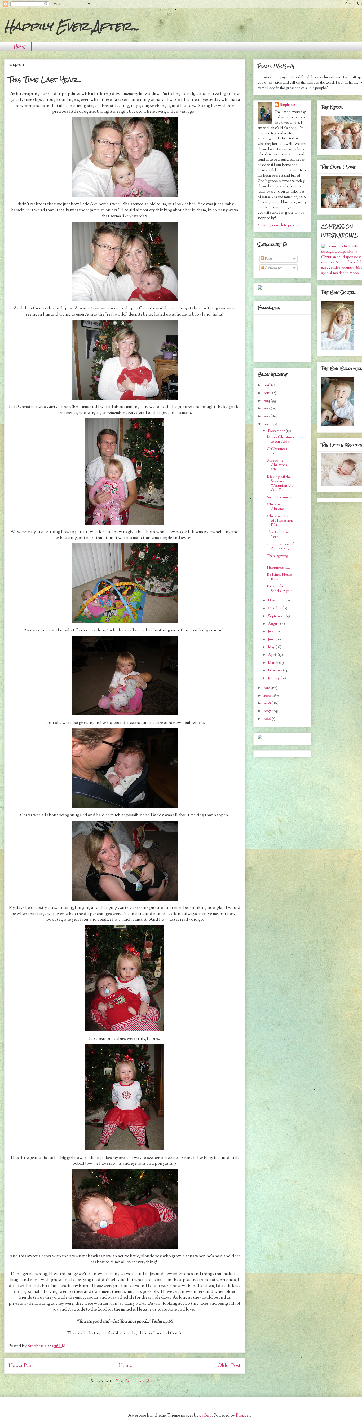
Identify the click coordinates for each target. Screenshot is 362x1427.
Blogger (243, 1416)
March (273, 663)
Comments (273, 268)
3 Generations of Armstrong (280, 547)
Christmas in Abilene (277, 507)
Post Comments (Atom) (137, 1381)
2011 (266, 424)
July (271, 631)
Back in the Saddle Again (280, 589)
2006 (267, 719)
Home (20, 46)
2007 (267, 711)
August (274, 624)
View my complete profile (278, 225)
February (275, 670)
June (272, 639)
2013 (267, 408)
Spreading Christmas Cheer (277, 465)
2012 (267, 416)
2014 (267, 401)
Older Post (229, 1365)
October (275, 608)
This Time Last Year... (278, 535)
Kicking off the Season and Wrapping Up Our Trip (280, 483)
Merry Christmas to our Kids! (280, 439)
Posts (268, 258)
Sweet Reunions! (280, 497)
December (277, 431)
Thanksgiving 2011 (277, 558)
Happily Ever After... (71, 26)
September (277, 616)
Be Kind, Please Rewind (279, 577)
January (274, 678)
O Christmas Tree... (277, 451)
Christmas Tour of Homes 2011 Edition (280, 521)
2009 (267, 696)
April (273, 655)
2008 (267, 703)
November (277, 600)
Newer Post (20, 1365)
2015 (266, 393)
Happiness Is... (278, 567)
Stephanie (287, 105)
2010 (267, 688)
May (272, 647)
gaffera (205, 1416)
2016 (267, 385)
